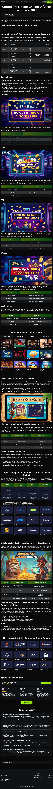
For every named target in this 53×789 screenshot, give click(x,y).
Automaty (45, 336)
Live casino (19, 336)
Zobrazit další (26, 702)
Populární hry (6, 336)
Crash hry (32, 336)
